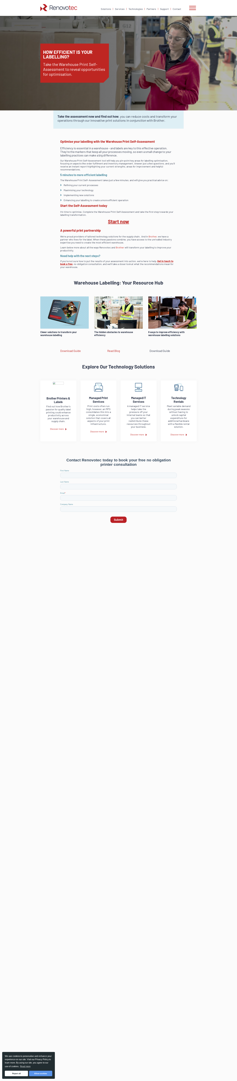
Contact (177, 8)
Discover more (57, 429)
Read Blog (113, 350)
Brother (153, 236)
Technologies (136, 8)
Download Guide (70, 350)
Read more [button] (25, 1066)
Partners (151, 8)
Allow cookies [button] (40, 1073)
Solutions (106, 8)
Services (120, 8)
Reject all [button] (16, 1073)
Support (164, 8)
